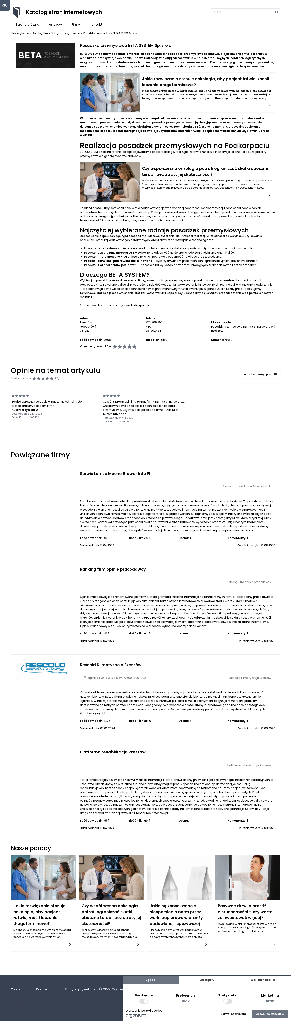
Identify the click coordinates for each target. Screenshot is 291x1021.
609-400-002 (136, 678)
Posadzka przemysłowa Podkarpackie (123, 305)
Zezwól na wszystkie (270, 1013)
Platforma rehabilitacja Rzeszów (113, 752)
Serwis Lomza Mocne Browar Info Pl (115, 473)
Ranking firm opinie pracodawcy (113, 569)
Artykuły (55, 24)
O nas (15, 989)
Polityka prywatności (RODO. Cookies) (95, 989)
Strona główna (27, 24)
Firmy (75, 24)
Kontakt (95, 24)
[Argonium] (136, 1017)
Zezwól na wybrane (234, 1013)
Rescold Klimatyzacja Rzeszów (110, 665)
